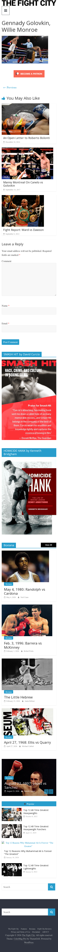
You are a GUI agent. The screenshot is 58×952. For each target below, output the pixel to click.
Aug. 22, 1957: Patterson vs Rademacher (27, 781)
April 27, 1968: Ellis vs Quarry (27, 742)
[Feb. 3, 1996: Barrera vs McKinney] (27, 606)
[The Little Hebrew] (27, 660)
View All (48, 545)
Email (5, 323)
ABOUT (45, 928)
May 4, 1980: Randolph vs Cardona (24, 591)
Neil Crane (24, 597)
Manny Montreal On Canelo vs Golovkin (23, 184)
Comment (6, 261)
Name (5, 305)
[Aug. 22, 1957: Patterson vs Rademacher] (29, 760)
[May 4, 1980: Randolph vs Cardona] (25, 552)
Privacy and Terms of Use (20, 928)
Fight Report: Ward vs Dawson (23, 230)
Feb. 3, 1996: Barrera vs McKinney (23, 645)
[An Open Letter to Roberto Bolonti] (25, 105)
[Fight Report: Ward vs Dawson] (23, 197)
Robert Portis (29, 651)
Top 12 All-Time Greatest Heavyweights (36, 808)
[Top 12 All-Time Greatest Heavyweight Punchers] (12, 820)
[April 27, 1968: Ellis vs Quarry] (27, 709)
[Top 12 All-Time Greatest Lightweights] (12, 859)
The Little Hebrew (18, 697)
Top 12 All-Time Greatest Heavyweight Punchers (36, 824)
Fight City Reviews (44, 925)
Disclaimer (36, 928)
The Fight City (13, 925)
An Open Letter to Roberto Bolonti (26, 138)
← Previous (10, 87)
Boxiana (9, 584)
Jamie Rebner (30, 701)
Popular (30, 800)
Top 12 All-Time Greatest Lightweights (36, 863)
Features (24, 925)
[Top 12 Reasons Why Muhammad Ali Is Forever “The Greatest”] (29, 837)
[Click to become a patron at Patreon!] (29, 70)
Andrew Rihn (29, 787)
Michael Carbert (28, 746)
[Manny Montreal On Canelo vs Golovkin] (27, 149)
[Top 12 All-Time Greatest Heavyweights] (12, 804)
